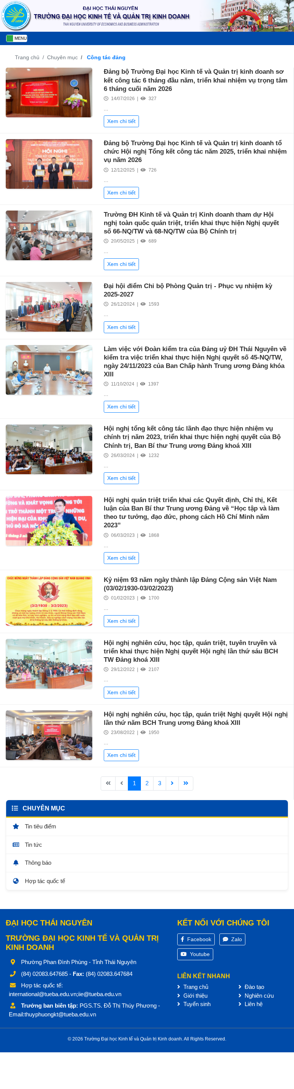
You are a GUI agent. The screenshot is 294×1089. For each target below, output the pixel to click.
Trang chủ (27, 57)
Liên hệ (253, 1004)
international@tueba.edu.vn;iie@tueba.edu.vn (65, 994)
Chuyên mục (62, 57)
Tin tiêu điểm (39, 826)
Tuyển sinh (196, 1004)
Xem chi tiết (121, 121)
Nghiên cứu (258, 995)
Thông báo (37, 862)
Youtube (199, 954)
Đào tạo (253, 987)
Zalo (236, 939)
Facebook (198, 939)
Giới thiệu (194, 995)
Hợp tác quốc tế (44, 881)
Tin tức (32, 844)
